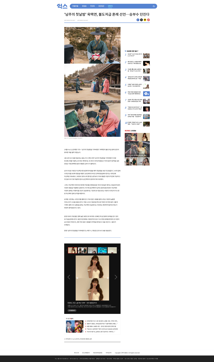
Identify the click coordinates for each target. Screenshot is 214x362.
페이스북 (138, 20)
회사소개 (76, 353)
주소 (148, 20)
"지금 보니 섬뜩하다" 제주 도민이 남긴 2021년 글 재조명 (101, 329)
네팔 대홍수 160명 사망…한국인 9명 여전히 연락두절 (100, 326)
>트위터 (141, 20)
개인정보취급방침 (97, 353)
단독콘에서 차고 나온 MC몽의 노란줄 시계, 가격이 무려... (101, 321)
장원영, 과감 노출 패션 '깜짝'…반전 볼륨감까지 (82, 303)
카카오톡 (145, 20)
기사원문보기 (72, 310)
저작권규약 (108, 353)
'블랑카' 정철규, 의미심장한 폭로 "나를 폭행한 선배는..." (101, 324)
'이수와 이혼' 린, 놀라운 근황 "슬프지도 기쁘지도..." (100, 332)
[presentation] (66, 250)
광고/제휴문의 (86, 353)
